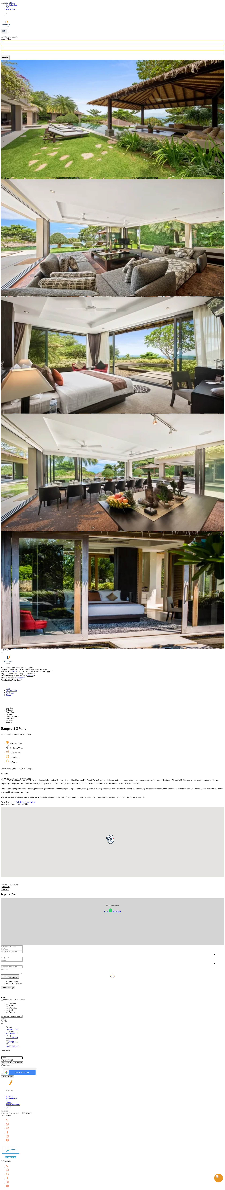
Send (10, 1060)
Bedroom (9, 710)
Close (4, 1060)
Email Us (5, 887)
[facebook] (7, 1133)
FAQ (7, 7)
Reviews (9, 723)
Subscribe (27, 1113)
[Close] (2, 652)
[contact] (8, 32)
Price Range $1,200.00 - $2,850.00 (16, 769)
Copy (3, 1019)
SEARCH (5, 57)
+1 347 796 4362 (12, 1042)
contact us (13, 671)
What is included (12, 716)
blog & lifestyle (11, 1098)
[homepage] (10, 1092)
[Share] (7, 1004)
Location (9, 714)
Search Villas (10, 9)
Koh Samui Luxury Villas (25, 802)
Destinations (10, 3)
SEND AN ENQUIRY (11, 977)
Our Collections (11, 5)
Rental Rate (10, 718)
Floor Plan (9, 721)
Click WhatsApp (112, 911)
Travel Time (10, 712)
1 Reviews (5, 774)
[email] (7, 1129)
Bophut (30, 676)
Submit (10, 1077)
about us (9, 1103)
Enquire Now (17, 1063)
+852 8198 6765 (12, 1033)
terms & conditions (13, 1105)
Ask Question (6, 1063)
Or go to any (14, 804)
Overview (9, 708)
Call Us (5, 889)
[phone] (7, 1121)
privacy (8, 1107)
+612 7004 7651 (12, 1038)
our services (10, 1096)
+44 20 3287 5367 (12, 1046)
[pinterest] (7, 1141)
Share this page (8, 988)
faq (7, 1100)
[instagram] (7, 1137)
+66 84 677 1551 (12, 1029)
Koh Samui (20, 678)
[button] (111, 841)
